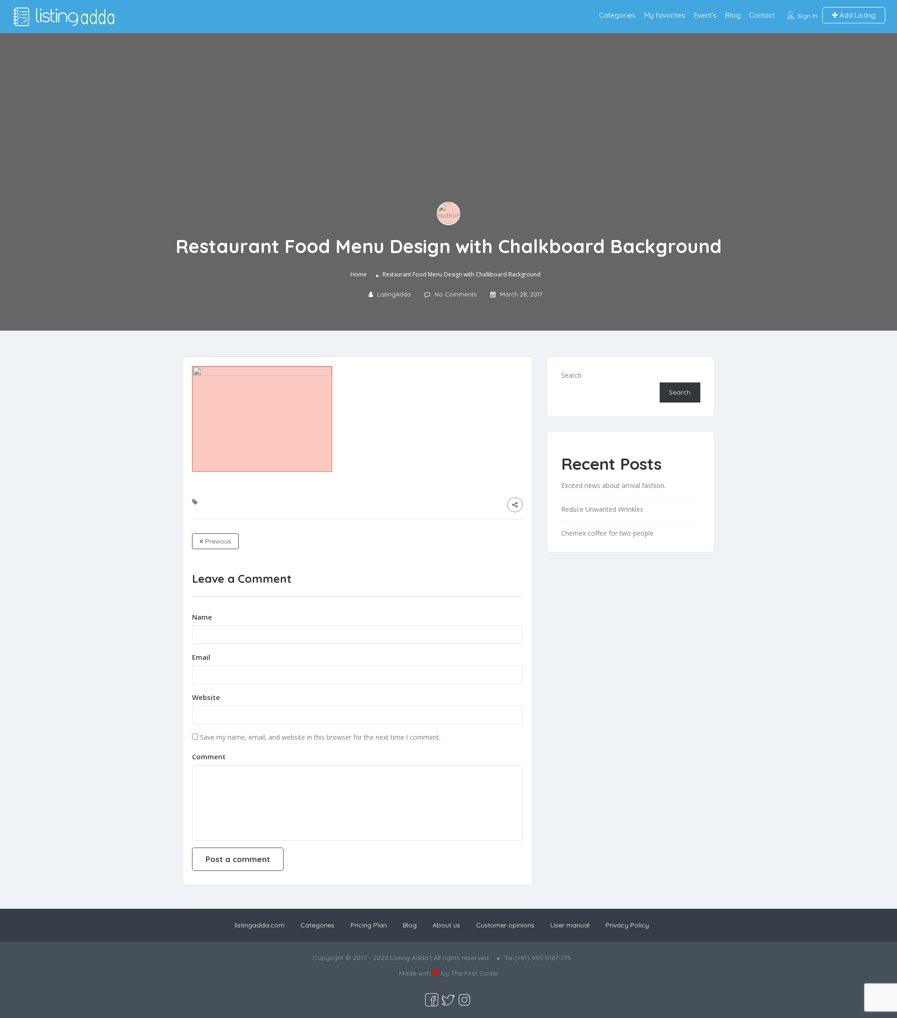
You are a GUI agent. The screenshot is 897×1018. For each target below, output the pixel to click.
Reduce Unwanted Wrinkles (602, 509)
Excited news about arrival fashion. (613, 485)
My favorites (664, 15)
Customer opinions (505, 925)
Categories (617, 15)
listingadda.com (260, 925)
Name (202, 617)
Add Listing (857, 15)
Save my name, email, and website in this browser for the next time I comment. (320, 737)
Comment (209, 756)
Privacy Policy (627, 925)
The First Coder (474, 973)
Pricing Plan (368, 925)
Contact (762, 15)
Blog (732, 15)
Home (358, 274)
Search (571, 375)
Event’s (705, 15)
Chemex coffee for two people (607, 533)
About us (446, 925)
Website (206, 697)
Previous (217, 541)
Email (201, 657)
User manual (570, 925)
